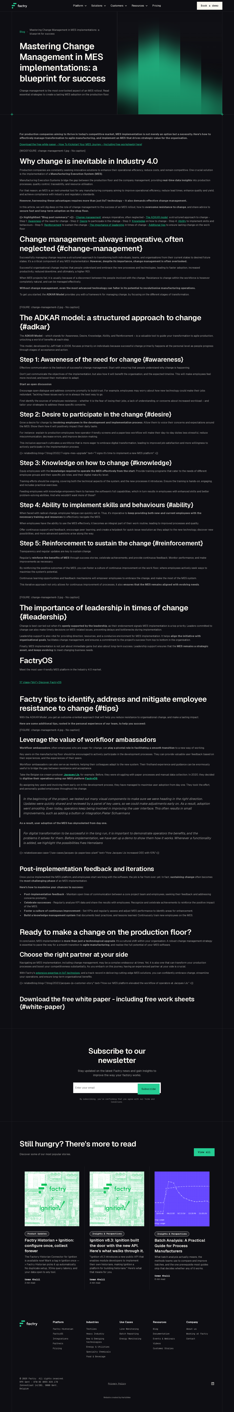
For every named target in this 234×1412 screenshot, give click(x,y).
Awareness (34, 221)
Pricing (156, 5)
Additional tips (157, 225)
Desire (83, 221)
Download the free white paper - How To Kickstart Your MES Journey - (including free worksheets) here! (81, 144)
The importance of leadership (106, 225)
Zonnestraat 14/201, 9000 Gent (38, 1385)
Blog (22, 31)
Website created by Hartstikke (117, 1397)
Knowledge (138, 221)
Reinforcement (52, 225)
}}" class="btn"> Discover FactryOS (40, 682)
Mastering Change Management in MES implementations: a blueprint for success (64, 31)
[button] (80, 6)
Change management (88, 217)
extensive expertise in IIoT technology (58, 973)
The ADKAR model (157, 217)
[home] (34, 6)
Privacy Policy (117, 1383)
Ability (182, 221)
